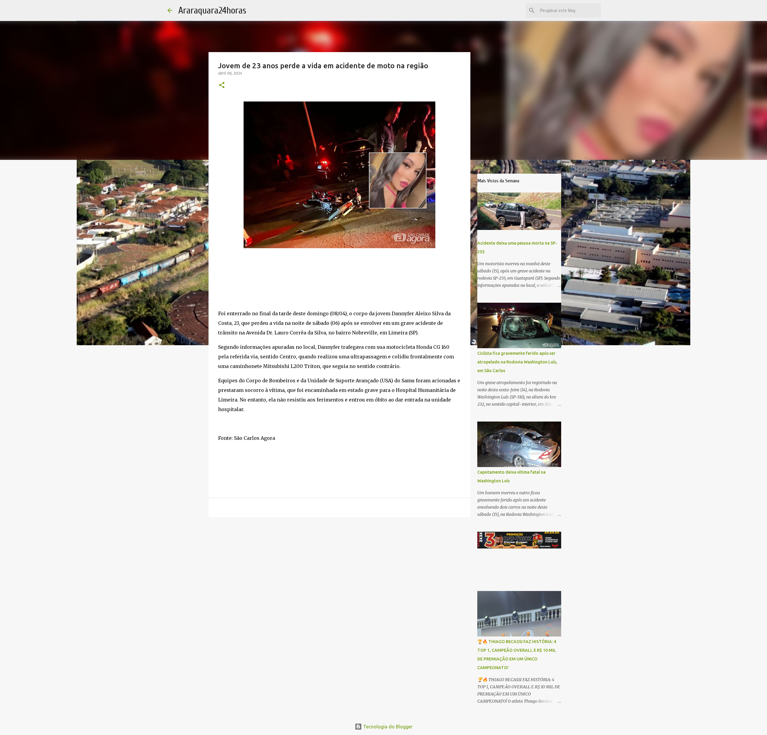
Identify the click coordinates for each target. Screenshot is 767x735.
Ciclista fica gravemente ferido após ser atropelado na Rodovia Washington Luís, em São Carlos (517, 362)
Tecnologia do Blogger (387, 726)
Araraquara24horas (212, 10)
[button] (221, 85)
